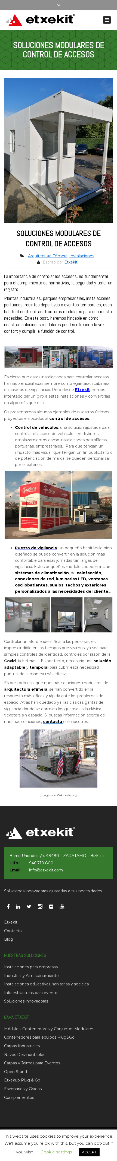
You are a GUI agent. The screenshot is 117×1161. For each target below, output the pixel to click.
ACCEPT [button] (89, 1152)
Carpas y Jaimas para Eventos (32, 1063)
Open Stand (15, 1071)
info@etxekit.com (46, 870)
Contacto (13, 930)
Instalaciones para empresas (31, 967)
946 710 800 (41, 863)
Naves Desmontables (24, 1054)
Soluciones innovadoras (26, 1001)
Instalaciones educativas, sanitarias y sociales (46, 984)
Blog (8, 939)
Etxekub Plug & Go (22, 1080)
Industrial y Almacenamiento (31, 975)
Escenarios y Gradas (23, 1088)
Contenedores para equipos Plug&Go (39, 1037)
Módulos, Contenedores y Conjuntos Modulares (49, 1028)
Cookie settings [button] (56, 1151)
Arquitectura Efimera (47, 255)
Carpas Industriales (22, 1045)
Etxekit (71, 262)
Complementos (19, 1097)
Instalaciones (81, 255)
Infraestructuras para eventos (31, 992)
